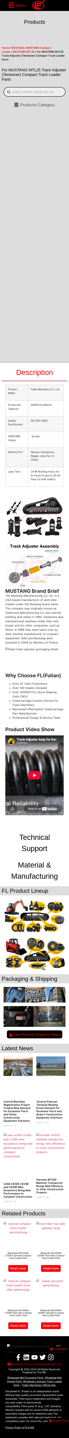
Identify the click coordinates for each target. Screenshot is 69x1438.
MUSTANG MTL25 (23, 51)
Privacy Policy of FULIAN (19, 1427)
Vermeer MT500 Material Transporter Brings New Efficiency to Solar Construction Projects (50, 1186)
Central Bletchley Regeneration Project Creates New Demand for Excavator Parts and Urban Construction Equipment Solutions (17, 1111)
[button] (17, 5)
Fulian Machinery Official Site (39, 1385)
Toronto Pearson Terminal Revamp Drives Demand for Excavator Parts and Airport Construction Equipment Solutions (49, 1109)
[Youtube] (34, 1357)
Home (5, 47)
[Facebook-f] (18, 1357)
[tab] (34, 372)
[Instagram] (51, 1357)
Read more (18, 1268)
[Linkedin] (26, 1357)
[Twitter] (42, 1357)
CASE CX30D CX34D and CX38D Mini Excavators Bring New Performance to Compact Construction (18, 1190)
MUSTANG (18, 47)
